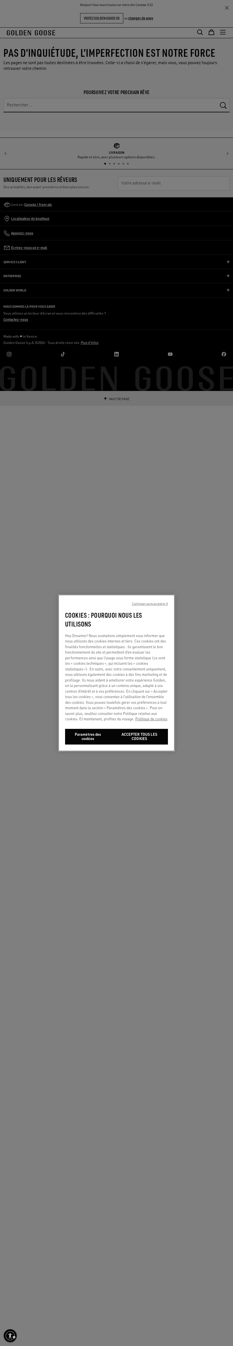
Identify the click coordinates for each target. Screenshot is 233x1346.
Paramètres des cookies (88, 736)
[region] (116, 673)
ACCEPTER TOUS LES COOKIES (139, 736)
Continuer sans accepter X (150, 604)
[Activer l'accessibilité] (10, 1336)
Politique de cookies (151, 719)
